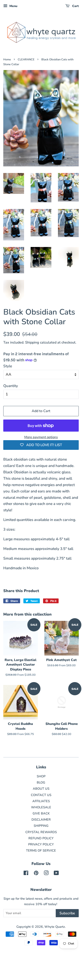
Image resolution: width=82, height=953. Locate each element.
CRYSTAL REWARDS (41, 832)
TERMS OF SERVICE (41, 850)
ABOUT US (41, 788)
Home (7, 59)
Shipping (32, 342)
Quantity (10, 385)
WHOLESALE (41, 807)
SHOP (41, 776)
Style (7, 366)
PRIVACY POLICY (41, 844)
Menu (13, 6)
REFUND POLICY (41, 838)
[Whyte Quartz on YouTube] (56, 874)
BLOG (41, 782)
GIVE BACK (41, 813)
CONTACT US (41, 795)
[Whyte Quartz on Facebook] (25, 874)
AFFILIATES (41, 801)
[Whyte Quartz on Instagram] (46, 874)
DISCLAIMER (41, 819)
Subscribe (67, 913)
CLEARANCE (26, 59)
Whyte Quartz (54, 926)
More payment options (41, 437)
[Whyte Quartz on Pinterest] (36, 874)
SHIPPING (41, 825)
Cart (75, 6)
